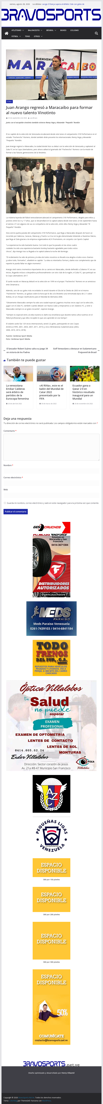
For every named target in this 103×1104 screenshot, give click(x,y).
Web (6, 489)
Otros (37, 36)
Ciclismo (74, 30)
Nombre (8, 465)
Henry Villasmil (68, 1073)
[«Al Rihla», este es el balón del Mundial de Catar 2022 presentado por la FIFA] (51, 367)
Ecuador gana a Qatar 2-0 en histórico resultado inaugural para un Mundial (83, 392)
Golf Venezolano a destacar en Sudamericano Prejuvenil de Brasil (74, 350)
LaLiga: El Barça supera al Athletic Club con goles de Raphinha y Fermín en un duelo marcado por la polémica (65, 5)
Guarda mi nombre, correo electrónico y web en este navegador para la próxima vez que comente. (53, 503)
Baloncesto (34, 30)
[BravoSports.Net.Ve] (51, 10)
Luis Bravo (33, 118)
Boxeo (63, 30)
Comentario (10, 430)
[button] (22, 30)
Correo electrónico (13, 477)
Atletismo (16, 30)
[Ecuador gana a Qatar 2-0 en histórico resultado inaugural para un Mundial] (84, 367)
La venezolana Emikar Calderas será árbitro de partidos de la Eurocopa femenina (17, 392)
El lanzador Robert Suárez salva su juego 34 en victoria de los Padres (27, 350)
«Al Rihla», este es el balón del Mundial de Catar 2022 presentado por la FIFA (51, 392)
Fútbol (15, 36)
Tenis (27, 36)
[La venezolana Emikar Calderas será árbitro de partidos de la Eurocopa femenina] (18, 367)
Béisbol (50, 30)
